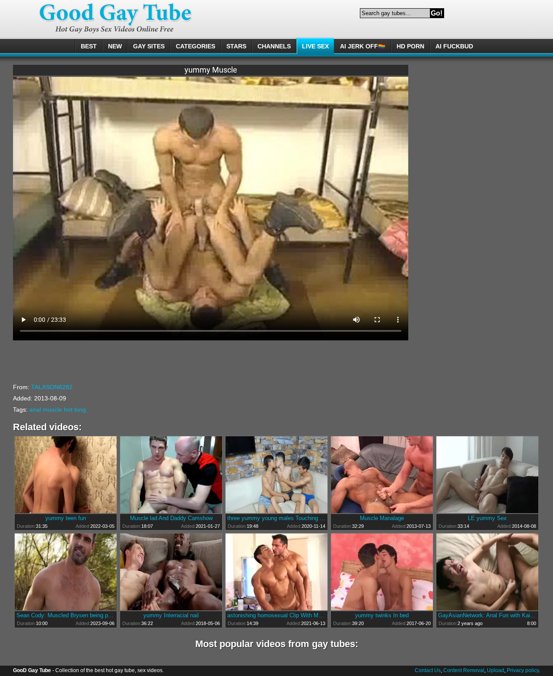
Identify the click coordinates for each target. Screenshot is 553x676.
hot (68, 409)
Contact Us (428, 670)
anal (35, 409)
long (80, 409)
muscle (52, 409)
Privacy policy (523, 670)
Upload (495, 670)
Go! (436, 13)
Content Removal (463, 670)
